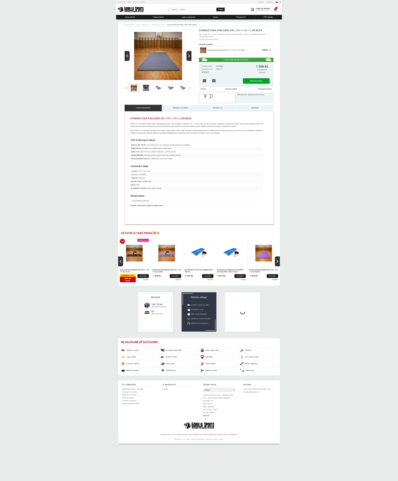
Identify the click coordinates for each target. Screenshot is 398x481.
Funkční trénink (208, 434)
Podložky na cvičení (158, 24)
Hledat (220, 9)
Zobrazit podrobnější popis (208, 39)
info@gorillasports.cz (251, 392)
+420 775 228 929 (249, 389)
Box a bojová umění (221, 434)
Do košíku (143, 276)
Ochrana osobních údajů (130, 403)
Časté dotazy (121, 2)
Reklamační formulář (129, 395)
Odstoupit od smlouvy (130, 392)
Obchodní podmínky (129, 400)
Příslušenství (233, 434)
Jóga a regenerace (143, 24)
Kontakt (142, 2)
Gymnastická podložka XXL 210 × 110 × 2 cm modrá (166, 271)
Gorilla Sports (129, 24)
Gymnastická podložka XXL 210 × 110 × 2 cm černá (134, 271)
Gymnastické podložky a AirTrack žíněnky (182, 24)
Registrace (270, 2)
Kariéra (135, 2)
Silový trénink (177, 434)
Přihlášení (261, 2)
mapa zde (206, 415)
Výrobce (203, 89)
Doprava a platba (231, 89)
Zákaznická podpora (265, 89)
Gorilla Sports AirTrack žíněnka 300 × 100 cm (198, 271)
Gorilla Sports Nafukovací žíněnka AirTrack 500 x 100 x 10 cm (230, 271)
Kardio (185, 434)
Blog (129, 2)
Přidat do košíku (256, 81)
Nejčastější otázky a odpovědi (132, 389)
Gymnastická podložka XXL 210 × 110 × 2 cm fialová (263, 271)
